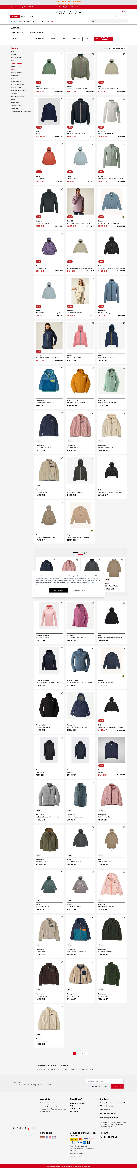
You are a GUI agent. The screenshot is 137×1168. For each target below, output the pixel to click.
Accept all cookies (58, 590)
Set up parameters (79, 590)
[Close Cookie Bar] (103, 573)
